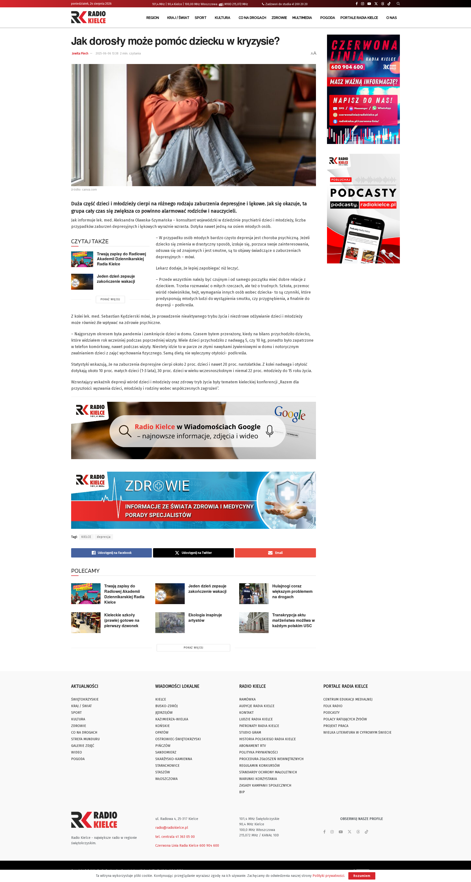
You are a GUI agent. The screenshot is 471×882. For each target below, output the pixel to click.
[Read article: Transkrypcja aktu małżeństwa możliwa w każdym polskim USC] (254, 622)
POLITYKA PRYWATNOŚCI (258, 752)
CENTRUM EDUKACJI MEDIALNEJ (347, 699)
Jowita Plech (80, 53)
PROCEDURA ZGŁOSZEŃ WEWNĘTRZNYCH (271, 759)
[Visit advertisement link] (363, 89)
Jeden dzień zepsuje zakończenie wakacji (116, 278)
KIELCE (86, 537)
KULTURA (222, 17)
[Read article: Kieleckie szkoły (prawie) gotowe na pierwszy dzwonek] (86, 622)
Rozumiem (361, 876)
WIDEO (76, 752)
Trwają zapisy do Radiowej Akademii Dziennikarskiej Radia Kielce (121, 259)
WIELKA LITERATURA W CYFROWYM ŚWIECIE (357, 732)
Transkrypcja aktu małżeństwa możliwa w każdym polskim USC (293, 620)
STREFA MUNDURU (85, 739)
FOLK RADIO (332, 706)
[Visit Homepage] (89, 17)
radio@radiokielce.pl (171, 828)
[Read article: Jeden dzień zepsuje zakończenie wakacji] (82, 281)
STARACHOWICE (167, 766)
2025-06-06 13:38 (107, 53)
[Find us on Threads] (382, 4)
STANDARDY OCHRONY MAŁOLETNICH (268, 772)
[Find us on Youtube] (369, 4)
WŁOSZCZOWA (166, 779)
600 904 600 (209, 845)
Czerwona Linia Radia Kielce (176, 845)
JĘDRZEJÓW (164, 713)
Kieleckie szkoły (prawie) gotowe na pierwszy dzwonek (121, 620)
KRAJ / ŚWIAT (178, 17)
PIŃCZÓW (162, 746)
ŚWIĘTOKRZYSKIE (85, 699)
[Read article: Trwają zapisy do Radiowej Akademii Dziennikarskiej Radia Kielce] (82, 259)
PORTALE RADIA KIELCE (359, 17)
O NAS (391, 17)
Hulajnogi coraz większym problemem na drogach (292, 591)
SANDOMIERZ (165, 752)
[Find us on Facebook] (357, 4)
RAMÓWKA (247, 699)
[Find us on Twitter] (376, 4)
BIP (242, 792)
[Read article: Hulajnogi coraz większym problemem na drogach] (254, 593)
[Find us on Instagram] (362, 4)
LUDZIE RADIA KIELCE (256, 719)
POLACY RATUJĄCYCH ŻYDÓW (345, 719)
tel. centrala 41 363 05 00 (175, 837)
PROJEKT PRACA (335, 726)
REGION (152, 17)
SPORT (201, 17)
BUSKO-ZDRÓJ (166, 706)
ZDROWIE (279, 17)
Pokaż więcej (110, 299)
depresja (104, 537)
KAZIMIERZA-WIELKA (171, 719)
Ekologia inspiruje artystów (205, 617)
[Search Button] (398, 3)
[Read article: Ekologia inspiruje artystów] (170, 622)
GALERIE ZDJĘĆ (82, 746)
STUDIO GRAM (250, 732)
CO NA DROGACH (252, 17)
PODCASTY (331, 713)
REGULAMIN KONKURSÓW (259, 766)
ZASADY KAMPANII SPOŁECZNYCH (265, 785)
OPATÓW (162, 732)
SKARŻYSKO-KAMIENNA (173, 759)
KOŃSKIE (162, 726)
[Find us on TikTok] (389, 4)
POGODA (327, 17)
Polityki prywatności (328, 876)
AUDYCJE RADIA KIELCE (257, 706)
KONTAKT (246, 713)
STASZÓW (162, 772)
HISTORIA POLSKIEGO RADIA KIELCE (267, 739)
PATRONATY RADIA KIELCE (259, 726)
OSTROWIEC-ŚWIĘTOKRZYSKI (178, 739)
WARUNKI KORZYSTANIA (258, 779)
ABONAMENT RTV (252, 746)
